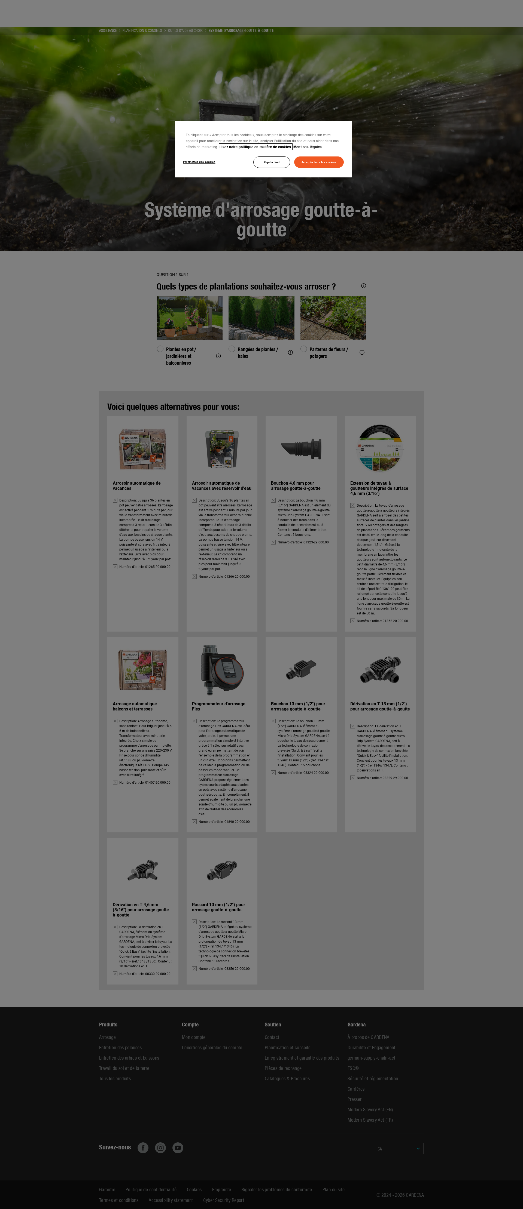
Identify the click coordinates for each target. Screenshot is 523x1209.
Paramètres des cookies (199, 161)
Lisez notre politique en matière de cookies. (256, 146)
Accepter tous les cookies (319, 162)
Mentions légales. (308, 146)
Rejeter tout (272, 162)
